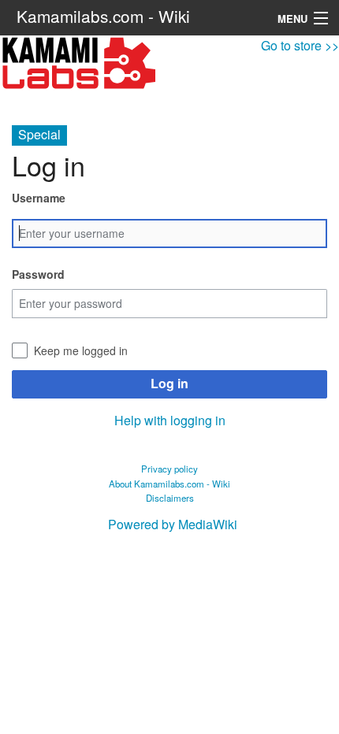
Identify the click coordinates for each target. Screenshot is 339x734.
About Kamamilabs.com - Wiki (169, 483)
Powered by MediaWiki (172, 524)
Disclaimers (170, 497)
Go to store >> (300, 45)
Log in (169, 383)
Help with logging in (169, 420)
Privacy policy (169, 468)
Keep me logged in (81, 350)
